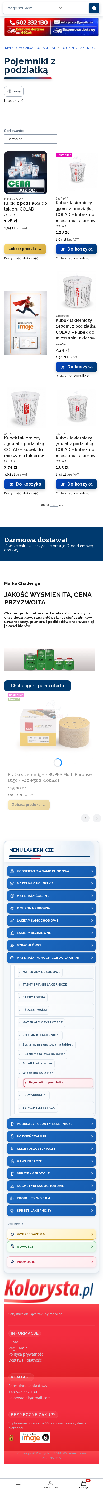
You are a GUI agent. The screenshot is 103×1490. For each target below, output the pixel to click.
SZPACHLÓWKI (29, 945)
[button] (94, 8)
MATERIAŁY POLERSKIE (35, 883)
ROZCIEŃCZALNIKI (31, 1136)
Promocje (26, 1262)
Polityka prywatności (26, 1354)
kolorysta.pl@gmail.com (29, 1397)
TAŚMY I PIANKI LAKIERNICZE (44, 984)
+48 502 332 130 (22, 1391)
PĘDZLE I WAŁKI (34, 1010)
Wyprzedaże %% (31, 1234)
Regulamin (18, 1348)
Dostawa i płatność (25, 1360)
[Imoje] (25, 323)
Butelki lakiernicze (37, 1063)
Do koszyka (80, 249)
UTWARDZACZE (29, 1161)
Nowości (25, 1246)
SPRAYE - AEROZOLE (33, 1173)
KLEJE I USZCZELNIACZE (36, 1149)
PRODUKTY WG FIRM (33, 1198)
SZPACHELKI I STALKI (38, 1107)
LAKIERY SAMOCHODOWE (37, 920)
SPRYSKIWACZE (34, 1095)
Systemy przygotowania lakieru (47, 1044)
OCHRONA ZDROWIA (33, 908)
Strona (45, 504)
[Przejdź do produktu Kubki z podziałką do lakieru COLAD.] (25, 172)
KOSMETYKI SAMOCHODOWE (40, 1186)
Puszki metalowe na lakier (43, 1054)
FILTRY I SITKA (33, 997)
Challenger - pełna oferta (37, 685)
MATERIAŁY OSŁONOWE (41, 972)
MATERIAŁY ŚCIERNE (33, 896)
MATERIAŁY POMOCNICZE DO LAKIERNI (48, 957)
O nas (13, 1341)
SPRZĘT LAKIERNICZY (34, 1210)
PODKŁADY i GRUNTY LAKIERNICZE (44, 1124)
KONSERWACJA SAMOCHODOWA (43, 871)
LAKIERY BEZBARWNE (34, 933)
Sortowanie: (14, 131)
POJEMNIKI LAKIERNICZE (80, 48)
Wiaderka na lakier (37, 1073)
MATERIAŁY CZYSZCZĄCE (42, 1022)
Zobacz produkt (22, 249)
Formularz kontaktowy (27, 1385)
